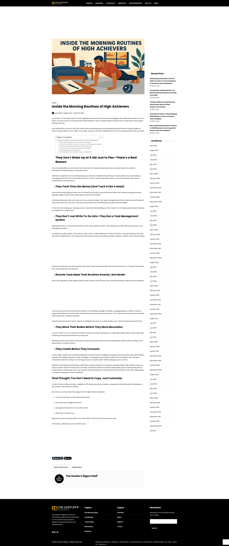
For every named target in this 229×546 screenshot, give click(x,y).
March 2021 (154, 342)
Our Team (168, 542)
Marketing (122, 3)
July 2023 (153, 211)
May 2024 (153, 164)
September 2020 (156, 370)
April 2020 (153, 393)
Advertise (114, 542)
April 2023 (153, 225)
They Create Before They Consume (70, 150)
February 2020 (155, 403)
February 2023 (155, 234)
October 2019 (154, 421)
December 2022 (155, 244)
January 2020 (154, 407)
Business (89, 3)
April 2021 (153, 337)
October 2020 (155, 365)
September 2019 (155, 426)
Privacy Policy (124, 542)
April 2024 (153, 169)
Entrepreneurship (135, 3)
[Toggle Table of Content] (100, 137)
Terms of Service (136, 542)
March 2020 (154, 398)
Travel (119, 527)
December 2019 (155, 412)
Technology (110, 3)
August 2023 (154, 206)
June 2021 (153, 328)
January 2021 (154, 351)
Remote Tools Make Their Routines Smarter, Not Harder (76, 146)
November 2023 (155, 192)
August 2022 (154, 262)
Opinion (120, 522)
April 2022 (153, 281)
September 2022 (156, 258)
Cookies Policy (148, 542)
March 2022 (154, 286)
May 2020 (153, 389)
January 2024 (154, 183)
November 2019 (155, 417)
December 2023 (155, 188)
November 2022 (155, 248)
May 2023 (153, 220)
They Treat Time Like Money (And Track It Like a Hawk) (75, 142)
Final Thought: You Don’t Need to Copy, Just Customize (76, 152)
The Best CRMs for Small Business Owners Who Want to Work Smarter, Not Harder (162, 104)
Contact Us (102, 544)
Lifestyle (148, 3)
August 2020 (154, 375)
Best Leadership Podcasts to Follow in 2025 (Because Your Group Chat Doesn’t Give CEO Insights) (163, 128)
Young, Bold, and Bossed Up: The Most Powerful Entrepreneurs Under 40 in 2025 (163, 92)
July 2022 (153, 267)
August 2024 (154, 150)
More (156, 3)
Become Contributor (102, 542)
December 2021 (155, 300)
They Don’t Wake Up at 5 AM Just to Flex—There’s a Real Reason (77, 140)
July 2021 (153, 323)
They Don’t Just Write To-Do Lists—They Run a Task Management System (81, 144)
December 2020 (155, 356)
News (119, 517)
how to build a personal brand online (111, 370)
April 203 (153, 431)
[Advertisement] (114, 19)
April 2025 (153, 146)
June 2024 (153, 160)
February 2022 (155, 290)
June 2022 (153, 272)
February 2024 (155, 178)
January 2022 (154, 295)
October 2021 (154, 309)
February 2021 (155, 347)
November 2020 (155, 361)
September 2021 (155, 314)
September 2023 (156, 202)
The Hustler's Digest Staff (63, 113)
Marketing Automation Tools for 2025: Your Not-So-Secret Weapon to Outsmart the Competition (163, 81)
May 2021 (153, 333)
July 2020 (153, 379)
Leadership (99, 3)
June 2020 (153, 384)
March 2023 (154, 230)
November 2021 (155, 305)
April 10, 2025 (79, 113)
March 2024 (154, 174)
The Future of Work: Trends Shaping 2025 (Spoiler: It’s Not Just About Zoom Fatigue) (163, 116)
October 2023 (155, 197)
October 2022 (155, 253)
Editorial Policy (159, 542)
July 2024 (153, 155)
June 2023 (153, 216)
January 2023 (154, 239)
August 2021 (154, 318)
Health (59, 100)
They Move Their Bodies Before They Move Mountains (75, 148)
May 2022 (153, 276)
